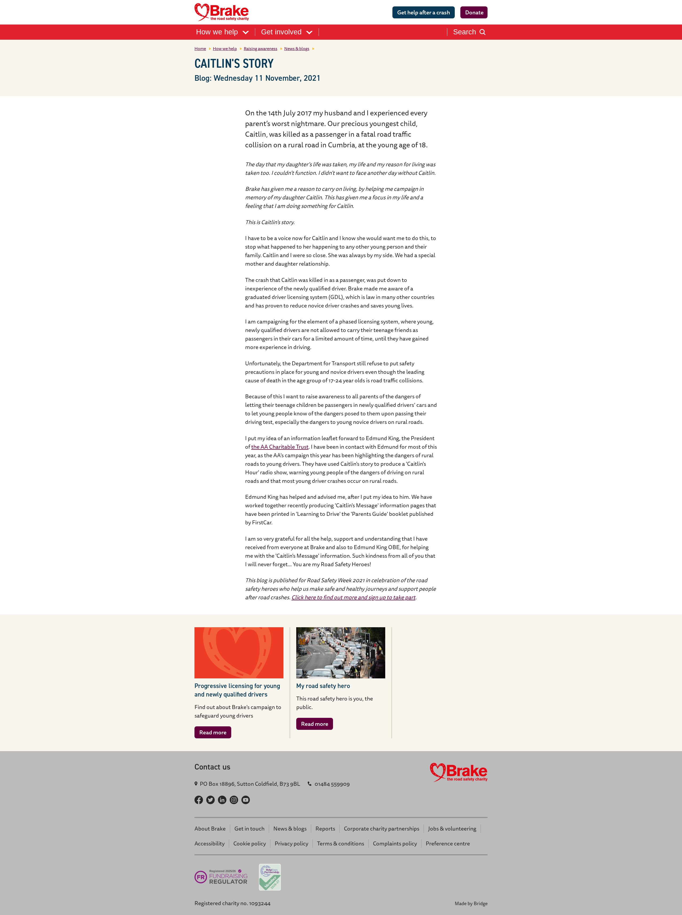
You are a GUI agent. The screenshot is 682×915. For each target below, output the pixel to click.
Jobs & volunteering (452, 828)
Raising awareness (260, 48)
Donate (474, 12)
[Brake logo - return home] (223, 12)
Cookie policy (249, 843)
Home (200, 48)
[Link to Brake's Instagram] (234, 800)
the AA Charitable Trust (279, 446)
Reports (325, 828)
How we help (218, 32)
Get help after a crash (423, 12)
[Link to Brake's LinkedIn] (222, 800)
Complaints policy (395, 843)
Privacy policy (291, 843)
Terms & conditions (340, 843)
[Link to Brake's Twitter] (210, 800)
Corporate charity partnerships (381, 828)
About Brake (210, 828)
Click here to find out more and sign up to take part (353, 597)
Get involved (282, 32)
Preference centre (448, 843)
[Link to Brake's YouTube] (245, 800)
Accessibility (209, 843)
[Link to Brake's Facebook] (198, 800)
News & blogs (296, 48)
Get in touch (249, 828)
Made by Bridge (471, 903)
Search (464, 32)
